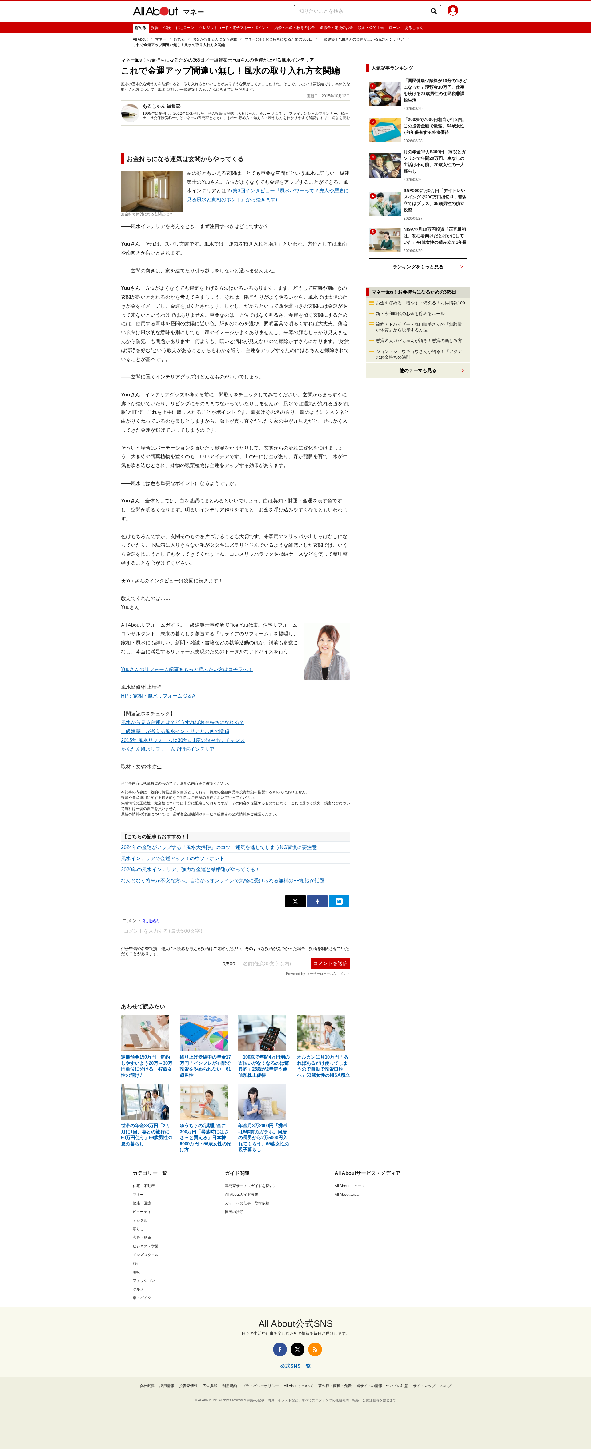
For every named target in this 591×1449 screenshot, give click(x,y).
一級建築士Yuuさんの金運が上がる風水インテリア (362, 39)
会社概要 (147, 1386)
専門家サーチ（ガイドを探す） (251, 1186)
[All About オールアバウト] (155, 12)
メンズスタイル (146, 1255)
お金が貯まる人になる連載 (215, 39)
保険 (167, 28)
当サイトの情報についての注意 (382, 1386)
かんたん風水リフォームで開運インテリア (168, 749)
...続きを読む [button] (339, 118)
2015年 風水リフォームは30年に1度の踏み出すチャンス (183, 740)
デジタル (140, 1220)
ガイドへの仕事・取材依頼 (247, 1203)
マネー (193, 12)
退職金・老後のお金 (336, 28)
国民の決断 (234, 1212)
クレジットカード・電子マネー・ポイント (234, 28)
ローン (394, 28)
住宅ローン (185, 28)
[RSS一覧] (315, 1349)
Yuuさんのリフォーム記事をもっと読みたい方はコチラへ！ (187, 669)
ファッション (144, 1281)
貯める (140, 28)
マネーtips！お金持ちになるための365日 (278, 39)
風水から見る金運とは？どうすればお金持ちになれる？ (182, 722)
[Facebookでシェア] (317, 901)
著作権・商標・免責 (335, 1386)
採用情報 (166, 1386)
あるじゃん (414, 28)
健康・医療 (142, 1203)
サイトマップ (424, 1386)
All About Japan (348, 1194)
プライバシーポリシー (260, 1386)
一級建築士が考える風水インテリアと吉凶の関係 (175, 731)
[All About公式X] (297, 1349)
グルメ (138, 1289)
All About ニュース (350, 1186)
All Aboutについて (298, 1386)
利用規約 (229, 1386)
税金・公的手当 (371, 28)
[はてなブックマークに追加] (339, 901)
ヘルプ (445, 1386)
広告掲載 (210, 1386)
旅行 (136, 1263)
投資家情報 (188, 1386)
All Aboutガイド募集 (241, 1194)
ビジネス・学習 (146, 1246)
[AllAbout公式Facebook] (280, 1349)
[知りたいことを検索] (434, 11)
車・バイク (142, 1298)
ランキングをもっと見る (418, 266)
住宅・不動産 (144, 1186)
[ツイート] (295, 901)
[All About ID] (453, 11)
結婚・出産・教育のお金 (294, 28)
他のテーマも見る (418, 370)
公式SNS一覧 (295, 1366)
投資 (155, 28)
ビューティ (142, 1212)
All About (140, 39)
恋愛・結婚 (142, 1237)
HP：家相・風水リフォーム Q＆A (158, 695)
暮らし (138, 1229)
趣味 (136, 1272)
